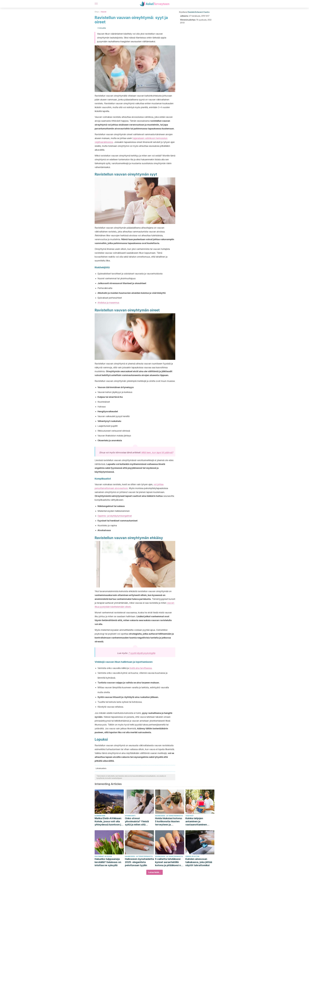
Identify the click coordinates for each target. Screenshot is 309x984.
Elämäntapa (100, 816)
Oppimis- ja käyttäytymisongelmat (115, 516)
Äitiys (97, 12)
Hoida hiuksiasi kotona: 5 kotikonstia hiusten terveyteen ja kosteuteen (169, 821)
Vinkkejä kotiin (192, 856)
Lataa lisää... (154, 872)
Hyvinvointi (130, 816)
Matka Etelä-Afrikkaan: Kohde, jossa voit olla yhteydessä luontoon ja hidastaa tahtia (108, 821)
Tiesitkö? (189, 816)
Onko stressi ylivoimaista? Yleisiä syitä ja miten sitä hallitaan (137, 821)
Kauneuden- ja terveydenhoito (169, 816)
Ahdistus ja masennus (108, 302)
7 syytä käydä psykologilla (141, 653)
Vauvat (103, 12)
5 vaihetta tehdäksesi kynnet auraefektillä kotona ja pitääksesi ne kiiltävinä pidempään (168, 862)
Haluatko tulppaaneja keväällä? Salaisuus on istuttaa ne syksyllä (108, 862)
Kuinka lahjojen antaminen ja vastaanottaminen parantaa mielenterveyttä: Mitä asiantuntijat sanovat (198, 821)
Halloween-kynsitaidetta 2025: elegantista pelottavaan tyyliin (139, 862)
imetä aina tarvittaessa (140, 668)
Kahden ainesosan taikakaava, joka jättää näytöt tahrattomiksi (198, 862)
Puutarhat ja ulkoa (103, 856)
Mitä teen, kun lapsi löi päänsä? (157, 452)
